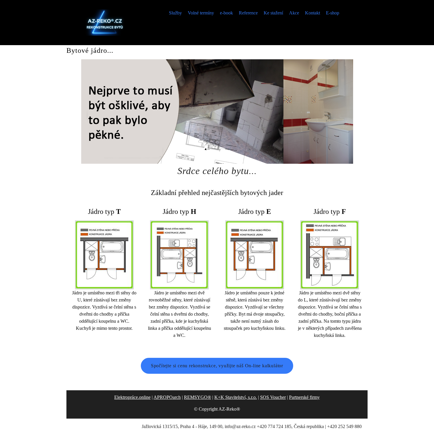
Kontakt (312, 12)
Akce (294, 12)
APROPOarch (167, 397)
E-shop (332, 12)
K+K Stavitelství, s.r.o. (235, 397)
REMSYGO (197, 397)
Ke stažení (273, 12)
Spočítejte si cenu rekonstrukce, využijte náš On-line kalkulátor (217, 365)
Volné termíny (201, 12)
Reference (248, 12)
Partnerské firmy (304, 397)
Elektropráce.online (132, 397)
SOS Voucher (273, 397)
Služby (175, 12)
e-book (226, 12)
